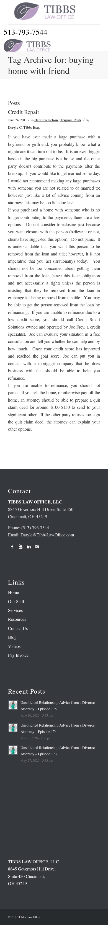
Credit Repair (23, 112)
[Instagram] (37, 546)
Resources (17, 619)
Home (13, 592)
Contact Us (18, 628)
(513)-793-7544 (35, 527)
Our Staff (16, 601)
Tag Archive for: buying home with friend (51, 64)
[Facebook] (12, 546)
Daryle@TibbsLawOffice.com (47, 535)
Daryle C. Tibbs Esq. (24, 127)
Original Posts (70, 119)
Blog (12, 637)
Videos (14, 646)
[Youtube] (20, 546)
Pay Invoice (18, 655)
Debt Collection (46, 119)
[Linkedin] (29, 546)
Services (15, 610)
